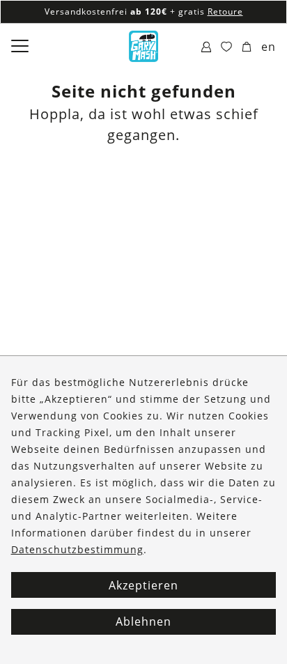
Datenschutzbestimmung (77, 549)
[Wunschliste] (227, 47)
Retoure (225, 11)
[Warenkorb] (247, 47)
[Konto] (206, 47)
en (268, 46)
